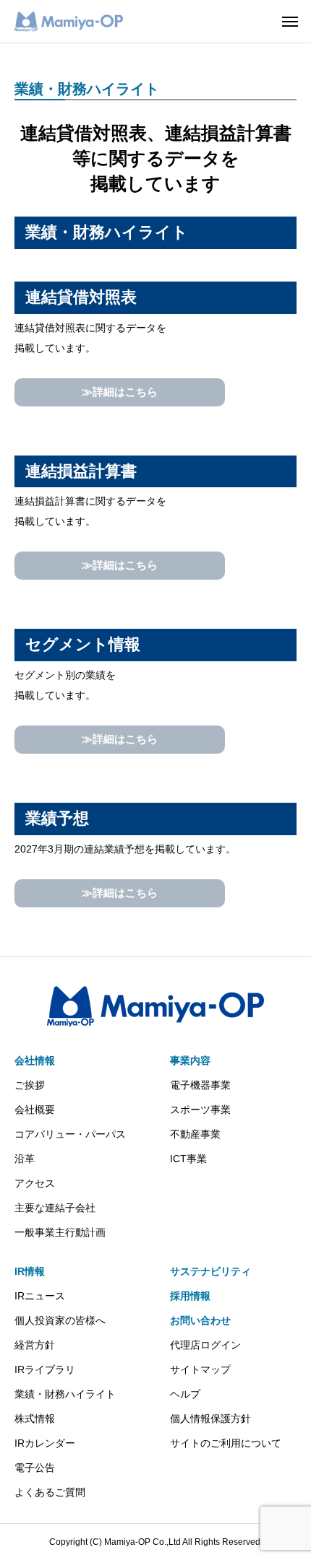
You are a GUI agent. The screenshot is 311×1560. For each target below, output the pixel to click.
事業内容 (190, 1060)
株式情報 (34, 1418)
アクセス (34, 1183)
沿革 (24, 1158)
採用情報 (190, 1296)
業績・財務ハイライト (65, 1394)
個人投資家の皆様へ (60, 1320)
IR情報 (29, 1271)
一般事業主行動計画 (60, 1232)
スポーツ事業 (200, 1109)
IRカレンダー (44, 1443)
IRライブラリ (44, 1369)
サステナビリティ (210, 1271)
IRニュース (39, 1296)
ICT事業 (188, 1158)
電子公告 (34, 1467)
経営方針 (34, 1345)
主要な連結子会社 (54, 1207)
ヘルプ (185, 1394)
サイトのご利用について (225, 1443)
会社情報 (34, 1060)
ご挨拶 (29, 1085)
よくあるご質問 (49, 1492)
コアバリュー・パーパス (70, 1134)
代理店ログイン (205, 1345)
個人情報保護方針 (210, 1418)
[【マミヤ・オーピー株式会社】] (68, 21)
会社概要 (34, 1109)
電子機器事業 (200, 1085)
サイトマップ (200, 1369)
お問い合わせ (200, 1320)
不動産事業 (195, 1134)
